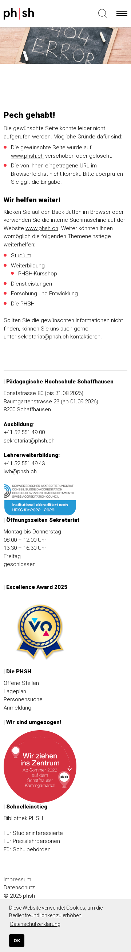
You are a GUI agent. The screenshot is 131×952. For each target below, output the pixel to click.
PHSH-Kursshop (37, 273)
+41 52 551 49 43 (24, 463)
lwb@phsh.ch (20, 471)
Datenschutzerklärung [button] (35, 924)
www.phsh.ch (27, 156)
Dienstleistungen (31, 283)
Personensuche (23, 699)
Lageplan (15, 691)
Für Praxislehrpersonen (32, 841)
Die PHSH (23, 303)
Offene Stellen (21, 683)
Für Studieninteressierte (33, 833)
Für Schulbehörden (27, 849)
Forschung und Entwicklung (44, 293)
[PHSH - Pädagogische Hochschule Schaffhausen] (30, 15)
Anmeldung (17, 707)
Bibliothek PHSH (23, 818)
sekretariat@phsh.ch (43, 336)
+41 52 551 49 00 (24, 432)
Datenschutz (19, 887)
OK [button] (16, 940)
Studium (21, 255)
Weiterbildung (28, 265)
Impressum (17, 879)
